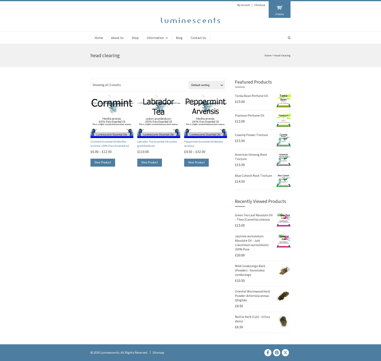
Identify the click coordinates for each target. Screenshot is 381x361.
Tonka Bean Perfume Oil (251, 96)
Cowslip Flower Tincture (251, 135)
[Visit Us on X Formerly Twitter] (285, 352)
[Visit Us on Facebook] (267, 352)
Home (99, 38)
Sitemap (158, 352)
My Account (243, 5)
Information (155, 38)
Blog (179, 38)
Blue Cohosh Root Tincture (253, 176)
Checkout (259, 5)
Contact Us (198, 38)
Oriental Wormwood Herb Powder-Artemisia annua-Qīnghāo (252, 295)
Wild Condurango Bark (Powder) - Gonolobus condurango (250, 270)
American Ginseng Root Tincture (251, 157)
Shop (135, 38)
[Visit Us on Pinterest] (276, 352)
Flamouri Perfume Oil (249, 115)
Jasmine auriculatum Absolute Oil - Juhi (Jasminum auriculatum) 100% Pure (251, 243)
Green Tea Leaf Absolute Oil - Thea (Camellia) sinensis (254, 217)
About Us (117, 38)
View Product (102, 162)
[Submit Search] (289, 37)
